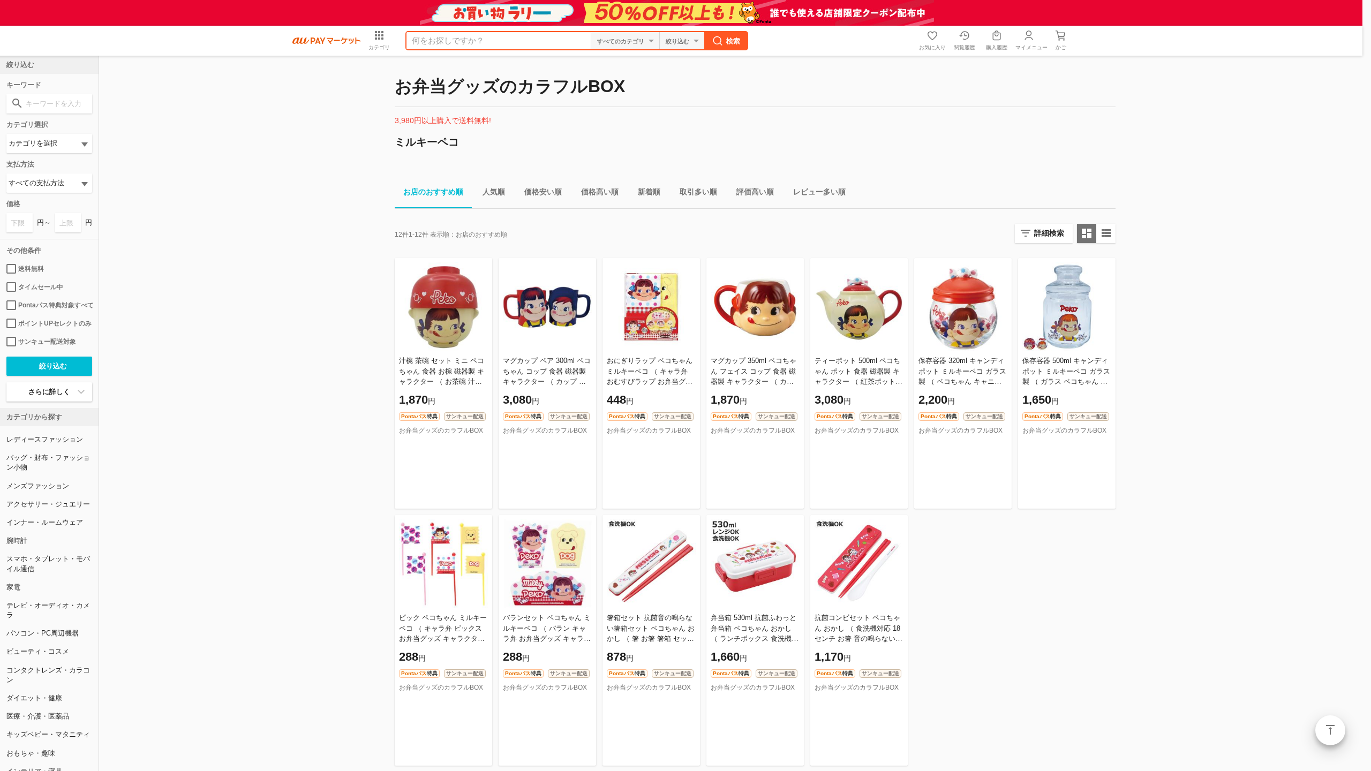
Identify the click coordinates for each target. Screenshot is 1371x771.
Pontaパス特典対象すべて (55, 305)
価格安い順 (543, 191)
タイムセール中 (40, 287)
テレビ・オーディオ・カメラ (48, 610)
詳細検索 (1049, 233)
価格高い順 (600, 191)
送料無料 (31, 269)
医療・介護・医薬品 (37, 716)
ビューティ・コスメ (37, 651)
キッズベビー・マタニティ (48, 734)
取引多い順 (698, 191)
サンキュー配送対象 (47, 341)
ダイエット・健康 (34, 698)
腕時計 (16, 540)
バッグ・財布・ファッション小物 (48, 462)
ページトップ (1330, 730)
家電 (13, 587)
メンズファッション (37, 486)
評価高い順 (755, 191)
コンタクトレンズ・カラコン (48, 675)
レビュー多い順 (819, 191)
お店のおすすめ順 (433, 191)
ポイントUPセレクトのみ (55, 323)
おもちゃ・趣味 (30, 753)
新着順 (649, 191)
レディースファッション (44, 439)
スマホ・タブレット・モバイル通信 (48, 563)
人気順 (494, 191)
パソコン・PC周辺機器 (42, 633)
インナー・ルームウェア (44, 522)
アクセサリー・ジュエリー (48, 504)
